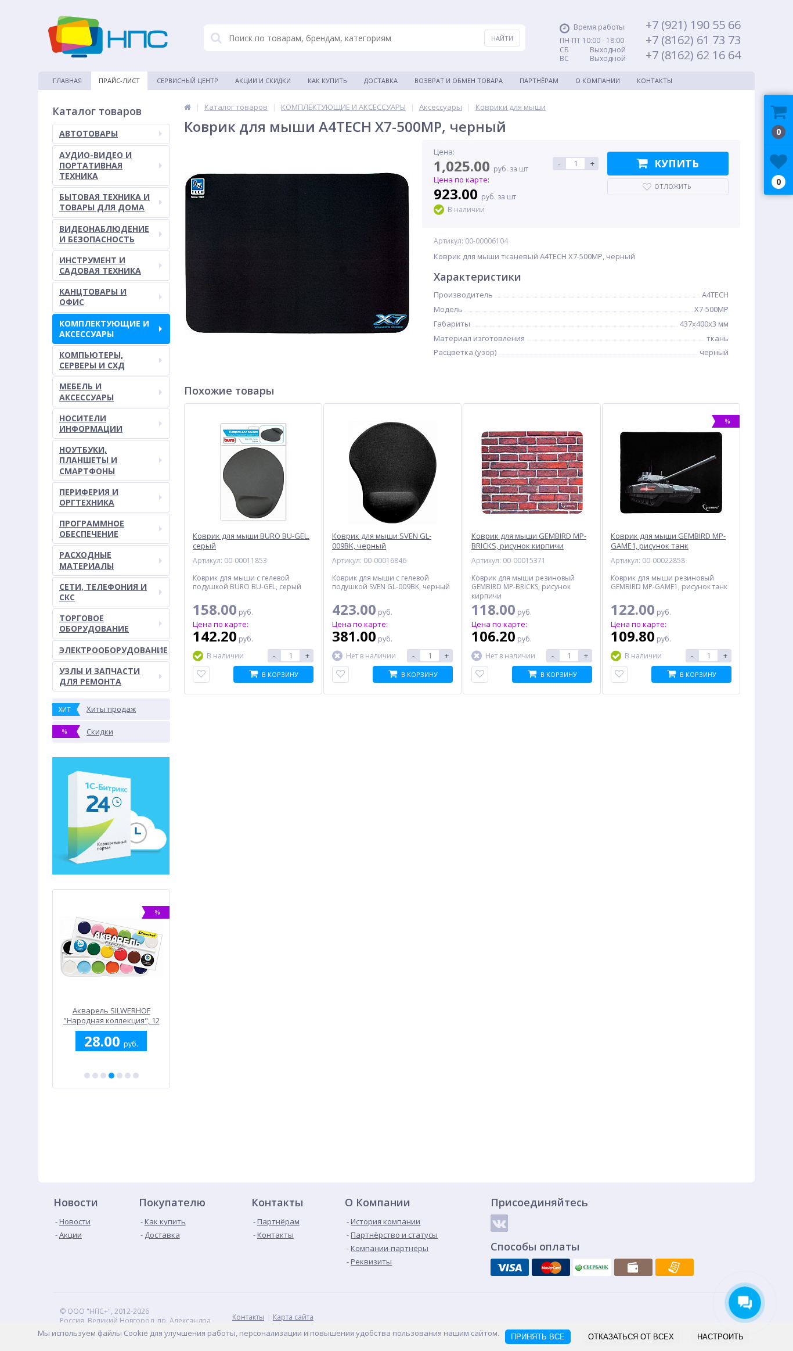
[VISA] (510, 1267)
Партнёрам (539, 80)
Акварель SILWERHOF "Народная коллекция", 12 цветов (111, 1015)
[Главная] (187, 107)
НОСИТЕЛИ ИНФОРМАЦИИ (90, 423)
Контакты (654, 80)
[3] (103, 1075)
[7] (136, 1075)
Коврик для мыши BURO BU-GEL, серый (251, 541)
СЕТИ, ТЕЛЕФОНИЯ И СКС (103, 592)
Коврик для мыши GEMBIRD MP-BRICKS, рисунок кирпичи (528, 541)
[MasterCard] (551, 1267)
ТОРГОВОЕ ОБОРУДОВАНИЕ (94, 623)
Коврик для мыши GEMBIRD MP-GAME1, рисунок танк (668, 541)
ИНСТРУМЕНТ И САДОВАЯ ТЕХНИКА (100, 265)
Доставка (381, 80)
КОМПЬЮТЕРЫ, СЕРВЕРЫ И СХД (92, 360)
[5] (119, 1075)
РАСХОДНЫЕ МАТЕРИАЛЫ (86, 560)
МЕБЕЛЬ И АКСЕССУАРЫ (86, 391)
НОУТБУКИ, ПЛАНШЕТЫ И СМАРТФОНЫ (88, 460)
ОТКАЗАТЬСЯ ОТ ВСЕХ (631, 1336)
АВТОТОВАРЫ (88, 133)
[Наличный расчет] (633, 1267)
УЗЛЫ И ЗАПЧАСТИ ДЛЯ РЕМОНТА (99, 676)
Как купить (327, 80)
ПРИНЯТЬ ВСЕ (538, 1336)
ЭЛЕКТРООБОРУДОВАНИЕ (113, 649)
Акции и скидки (263, 80)
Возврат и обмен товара (458, 80)
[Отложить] (201, 674)
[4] (111, 1075)
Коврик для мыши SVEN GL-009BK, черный (381, 541)
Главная (67, 80)
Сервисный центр (187, 80)
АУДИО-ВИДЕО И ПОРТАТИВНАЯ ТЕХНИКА (95, 165)
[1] (87, 1075)
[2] (95, 1075)
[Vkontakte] (499, 1223)
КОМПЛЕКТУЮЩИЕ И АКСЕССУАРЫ (104, 328)
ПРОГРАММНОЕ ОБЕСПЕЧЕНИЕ (91, 528)
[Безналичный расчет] (674, 1267)
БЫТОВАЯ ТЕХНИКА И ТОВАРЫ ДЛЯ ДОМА (104, 202)
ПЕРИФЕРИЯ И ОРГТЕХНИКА (88, 497)
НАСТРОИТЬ (720, 1336)
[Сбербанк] (592, 1267)
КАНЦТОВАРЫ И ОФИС (93, 296)
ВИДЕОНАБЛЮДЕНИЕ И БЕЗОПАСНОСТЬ (104, 234)
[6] (128, 1075)
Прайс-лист (119, 80)
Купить (676, 163)
